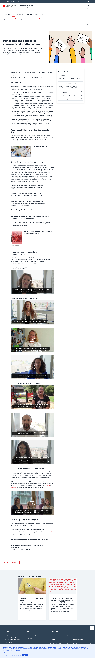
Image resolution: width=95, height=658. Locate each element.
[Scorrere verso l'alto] (92, 628)
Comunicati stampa (78, 639)
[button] (6, 14)
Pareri (51, 635)
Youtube (30, 638)
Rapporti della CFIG (55, 643)
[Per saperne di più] (42, 616)
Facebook (39, 635)
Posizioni (52, 639)
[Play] (32, 282)
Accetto (25, 655)
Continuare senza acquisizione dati (12, 655)
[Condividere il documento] (91, 24)
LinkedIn (30, 635)
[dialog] (47, 651)
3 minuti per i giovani (79, 635)
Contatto (90, 5)
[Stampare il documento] (87, 24)
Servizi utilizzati (7, 652)
